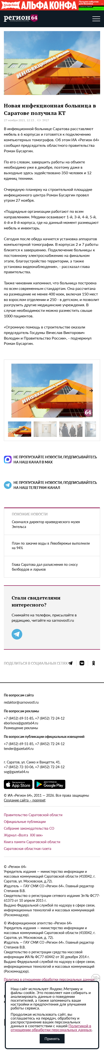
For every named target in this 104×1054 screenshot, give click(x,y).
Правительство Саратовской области (33, 814)
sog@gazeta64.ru (16, 771)
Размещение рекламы (21, 727)
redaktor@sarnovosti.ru (21, 702)
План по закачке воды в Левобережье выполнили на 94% (51, 545)
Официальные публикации (25, 821)
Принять (52, 1038)
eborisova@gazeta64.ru (21, 722)
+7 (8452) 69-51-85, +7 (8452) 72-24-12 (34, 718)
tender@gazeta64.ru (19, 748)
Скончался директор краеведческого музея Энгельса (46, 524)
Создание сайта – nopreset (24, 800)
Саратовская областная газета (27, 848)
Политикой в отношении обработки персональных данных (51, 1027)
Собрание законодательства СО (29, 828)
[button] (91, 390)
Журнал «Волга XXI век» (23, 835)
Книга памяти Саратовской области (32, 841)
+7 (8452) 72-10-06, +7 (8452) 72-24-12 (34, 766)
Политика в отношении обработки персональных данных (49, 979)
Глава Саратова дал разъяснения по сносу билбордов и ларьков (45, 567)
